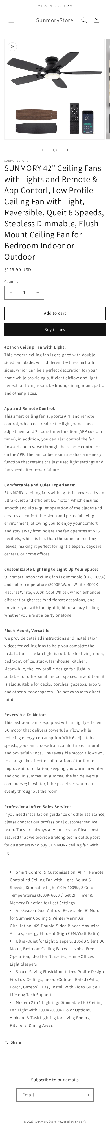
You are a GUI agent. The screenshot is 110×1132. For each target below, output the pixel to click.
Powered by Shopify (71, 1121)
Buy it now (55, 329)
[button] (11, 20)
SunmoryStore (45, 1121)
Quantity (11, 281)
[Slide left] (42, 150)
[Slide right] (67, 150)
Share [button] (16, 1042)
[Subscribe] (87, 1095)
